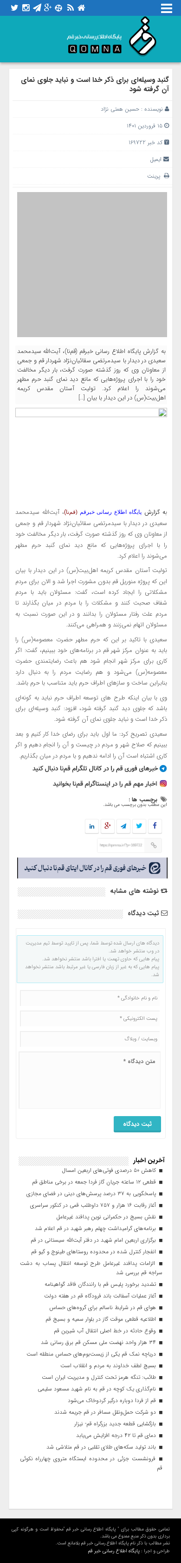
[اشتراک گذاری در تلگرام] (123, 826)
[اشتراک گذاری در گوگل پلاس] (107, 826)
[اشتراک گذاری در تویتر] (139, 826)
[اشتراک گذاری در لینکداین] (92, 826)
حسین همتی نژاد (120, 109)
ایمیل (156, 159)
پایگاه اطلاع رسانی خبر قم (114, 1551)
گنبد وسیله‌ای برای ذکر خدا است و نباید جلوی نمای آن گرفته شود (95, 84)
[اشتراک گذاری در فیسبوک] (155, 826)
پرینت (155, 176)
